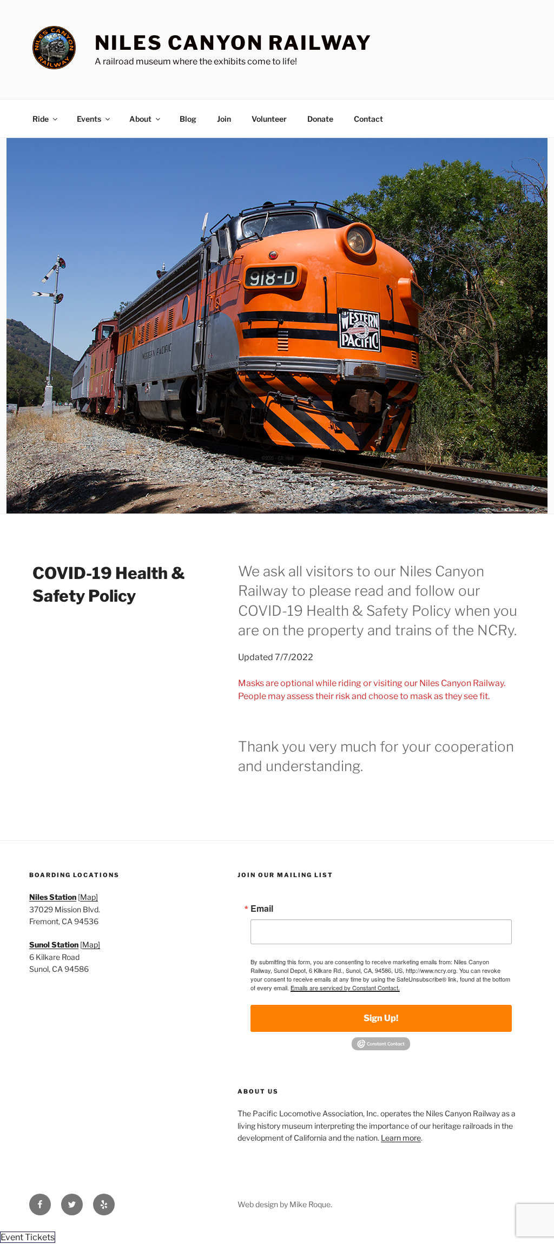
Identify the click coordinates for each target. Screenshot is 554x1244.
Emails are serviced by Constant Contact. (345, 987)
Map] (89, 896)
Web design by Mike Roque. (285, 1204)
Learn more (401, 1137)
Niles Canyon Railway (233, 43)
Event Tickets (28, 1237)
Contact (368, 118)
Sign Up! (381, 1018)
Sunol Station (53, 944)
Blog (188, 118)
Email (261, 908)
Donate (320, 118)
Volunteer (269, 118)
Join (224, 118)
